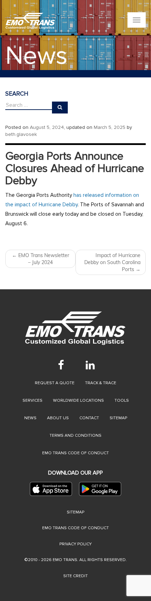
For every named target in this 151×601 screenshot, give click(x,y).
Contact (89, 418)
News (30, 418)
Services (32, 400)
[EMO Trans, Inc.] (30, 21)
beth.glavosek (21, 134)
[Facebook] (60, 365)
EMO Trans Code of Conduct (75, 453)
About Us (58, 418)
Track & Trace (100, 383)
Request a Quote (54, 383)
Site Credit (75, 576)
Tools (121, 400)
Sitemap (118, 418)
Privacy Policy (75, 544)
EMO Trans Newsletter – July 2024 (40, 258)
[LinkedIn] (90, 365)
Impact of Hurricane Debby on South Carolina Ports (112, 262)
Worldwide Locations (78, 400)
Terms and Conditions (75, 435)
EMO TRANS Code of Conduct (75, 528)
